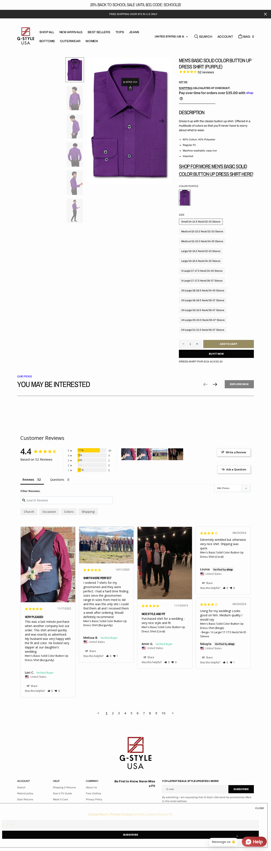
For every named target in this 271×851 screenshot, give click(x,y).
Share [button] (33, 686)
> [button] (173, 713)
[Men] (128, 454)
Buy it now (216, 353)
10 (163, 713)
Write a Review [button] (236, 452)
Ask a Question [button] (236, 469)
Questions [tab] (57, 479)
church (29, 512)
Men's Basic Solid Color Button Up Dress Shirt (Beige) (222, 626)
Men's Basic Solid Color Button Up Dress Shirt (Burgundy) (46, 658)
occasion (49, 512)
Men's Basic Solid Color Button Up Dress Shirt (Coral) (163, 629)
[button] (225, 36)
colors (68, 512)
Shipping (185, 88)
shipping (88, 512)
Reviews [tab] (28, 479)
